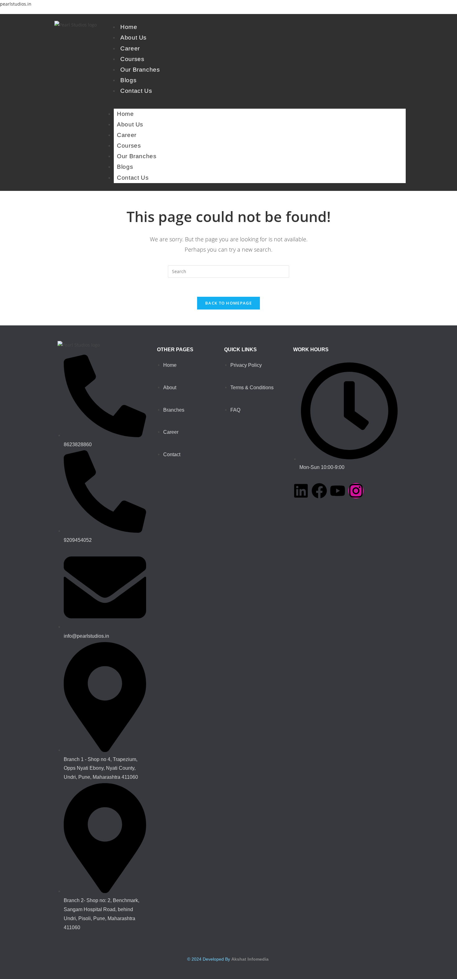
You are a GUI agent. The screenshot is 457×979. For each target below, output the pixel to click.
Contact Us (136, 90)
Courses (132, 59)
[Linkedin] (301, 491)
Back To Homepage (228, 303)
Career (130, 48)
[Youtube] (337, 491)
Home (128, 27)
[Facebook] (319, 491)
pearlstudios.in (15, 4)
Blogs (128, 80)
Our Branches (140, 69)
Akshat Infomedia (250, 959)
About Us (133, 37)
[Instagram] (356, 491)
